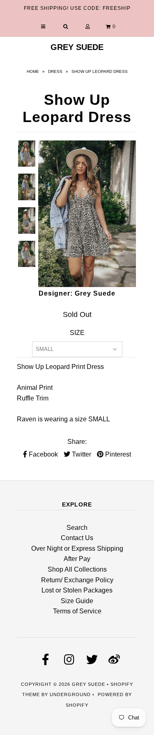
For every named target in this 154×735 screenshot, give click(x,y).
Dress (55, 71)
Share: (77, 441)
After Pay (77, 558)
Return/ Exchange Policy (77, 580)
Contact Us (77, 537)
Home (33, 71)
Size (77, 332)
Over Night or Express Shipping (77, 548)
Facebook (42, 454)
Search (77, 527)
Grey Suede (77, 47)
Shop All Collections (77, 569)
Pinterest (117, 454)
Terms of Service (77, 611)
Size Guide (77, 600)
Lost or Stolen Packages (77, 590)
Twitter (80, 454)
